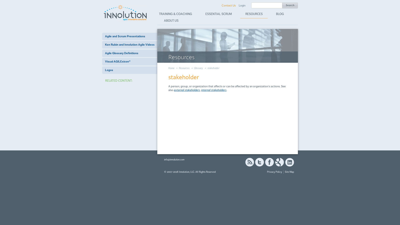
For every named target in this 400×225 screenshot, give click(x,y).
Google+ (279, 162)
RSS (249, 162)
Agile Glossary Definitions (121, 53)
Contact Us (229, 5)
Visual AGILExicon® (117, 61)
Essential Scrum (218, 14)
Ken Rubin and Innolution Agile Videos (130, 44)
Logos (109, 70)
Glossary (198, 68)
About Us (171, 20)
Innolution (125, 13)
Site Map (289, 172)
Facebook (269, 162)
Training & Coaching (175, 14)
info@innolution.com (174, 159)
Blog (280, 14)
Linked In (289, 162)
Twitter (259, 162)
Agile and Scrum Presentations (125, 36)
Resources (254, 14)
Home (171, 68)
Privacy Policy (274, 172)
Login (242, 5)
